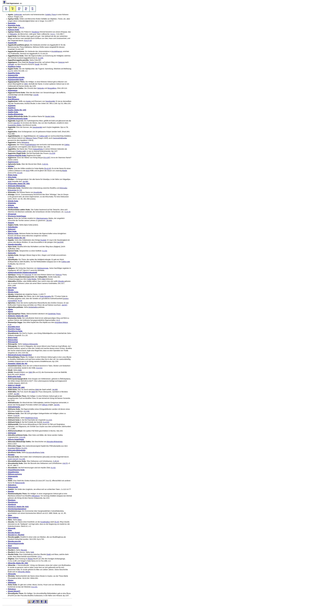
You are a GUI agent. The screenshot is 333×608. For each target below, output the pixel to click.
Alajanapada (13, 476)
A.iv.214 (39, 368)
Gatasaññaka (38, 149)
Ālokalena (12, 589)
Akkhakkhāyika (14, 407)
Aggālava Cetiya (14, 66)
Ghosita (61, 281)
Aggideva (11, 108)
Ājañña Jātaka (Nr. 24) (16, 238)
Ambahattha (33, 307)
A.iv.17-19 (28, 40)
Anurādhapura (56, 51)
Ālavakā (24, 550)
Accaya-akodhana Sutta (35, 452)
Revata (31, 62)
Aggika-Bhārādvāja (15, 114)
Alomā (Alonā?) (14, 591)
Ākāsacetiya (13, 340)
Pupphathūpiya (30, 145)
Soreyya (61, 62)
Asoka (28, 101)
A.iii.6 (10, 459)
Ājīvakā (11, 290)
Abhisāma (25, 142)
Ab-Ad (6, 8)
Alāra (10, 515)
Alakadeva (12, 485)
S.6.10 (19, 173)
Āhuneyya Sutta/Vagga (17, 216)
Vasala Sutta (49, 116)
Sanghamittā (50, 101)
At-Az (32, 8)
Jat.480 (25, 181)
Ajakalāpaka (13, 227)
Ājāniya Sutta (13, 233)
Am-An (19, 8)
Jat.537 (64, 305)
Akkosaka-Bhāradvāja (16, 450)
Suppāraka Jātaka (15, 125)
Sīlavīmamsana (42, 218)
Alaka (10, 478)
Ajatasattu (12, 253)
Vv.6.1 (52, 34)
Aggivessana (13, 162)
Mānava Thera (31, 138)
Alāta (10, 530)
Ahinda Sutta (13, 201)
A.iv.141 (34, 587)
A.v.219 (52, 153)
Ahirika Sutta (13, 207)
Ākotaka (11, 455)
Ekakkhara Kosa (31, 418)
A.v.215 (49, 420)
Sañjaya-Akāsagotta (30, 344)
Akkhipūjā (12, 433)
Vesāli (37, 64)
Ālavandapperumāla (16, 543)
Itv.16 (20, 301)
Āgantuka (12, 23)
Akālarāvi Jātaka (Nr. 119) (18, 316)
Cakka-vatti (43, 136)
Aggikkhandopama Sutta (18, 118)
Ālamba (11, 491)
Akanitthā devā (14, 327)
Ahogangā (12, 214)
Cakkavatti (18, 14)
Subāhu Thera (50, 14)
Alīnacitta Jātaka (24, 572)
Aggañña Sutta (14, 73)
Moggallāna (52, 88)
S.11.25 (22, 437)
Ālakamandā (20, 483)
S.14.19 (67, 212)
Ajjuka (10, 309)
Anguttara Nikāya (61, 322)
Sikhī (26, 84)
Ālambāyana (13, 502)
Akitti (9, 181)
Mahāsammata (42, 268)
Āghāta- (11, 166)
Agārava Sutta (13, 30)
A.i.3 (58, 320)
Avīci (27, 171)
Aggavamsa (12, 90)
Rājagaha (13, 34)
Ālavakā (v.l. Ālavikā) (16, 535)
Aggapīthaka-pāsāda (16, 77)
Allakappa (12, 582)
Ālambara (11, 500)
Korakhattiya (45, 522)
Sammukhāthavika (60, 138)
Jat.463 (16, 123)
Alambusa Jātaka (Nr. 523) (18, 507)
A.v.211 (24, 448)
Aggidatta (12, 106)
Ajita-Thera (12, 288)
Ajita (9, 266)
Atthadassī (36, 496)
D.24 (57, 522)
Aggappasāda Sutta (16, 79)
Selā (32, 552)
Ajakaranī (11, 229)
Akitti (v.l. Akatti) (14, 385)
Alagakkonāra (13, 472)
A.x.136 (22, 459)
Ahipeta (11, 205)
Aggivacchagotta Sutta (17, 155)
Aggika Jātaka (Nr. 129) (17, 110)
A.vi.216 (46, 422)
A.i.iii (9, 324)
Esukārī (43, 240)
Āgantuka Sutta (14, 25)
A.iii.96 (35, 95)
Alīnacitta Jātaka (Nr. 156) (18, 563)
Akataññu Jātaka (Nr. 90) (17, 363)
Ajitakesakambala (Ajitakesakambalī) (22, 272)
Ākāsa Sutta (12, 337)
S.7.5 (19, 190)
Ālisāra (30, 559)
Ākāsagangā (13, 342)
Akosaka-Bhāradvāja (54, 441)
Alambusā (12, 504)
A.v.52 (53, 468)
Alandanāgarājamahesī (17, 509)
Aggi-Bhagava (13, 99)
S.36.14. (21, 27)
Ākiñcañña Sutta (14, 377)
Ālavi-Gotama (13, 548)
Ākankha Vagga (14, 329)
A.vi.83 (40, 58)
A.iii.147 (15, 459)
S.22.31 (45, 164)
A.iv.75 (10, 71)
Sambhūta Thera (54, 314)
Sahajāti (11, 64)
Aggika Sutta (13, 112)
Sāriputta (40, 88)
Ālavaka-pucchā (14, 541)
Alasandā (11, 528)
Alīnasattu (12, 574)
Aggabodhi (12, 43)
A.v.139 (26, 411)
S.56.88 (11, 257)
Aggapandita (13, 75)
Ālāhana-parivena (15, 474)
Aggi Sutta (12, 97)
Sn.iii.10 (47, 168)
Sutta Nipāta (31, 279)
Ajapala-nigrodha (15, 244)
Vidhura (45, 405)
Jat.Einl (22, 374)
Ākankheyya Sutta (15, 331)
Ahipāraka (12, 203)
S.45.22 (56, 461)
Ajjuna (10, 311)
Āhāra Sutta (12, 175)
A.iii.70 (65, 463)
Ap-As (26, 8)
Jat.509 (60, 242)
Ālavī (10, 546)
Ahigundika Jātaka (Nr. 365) (19, 184)
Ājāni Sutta (12, 231)
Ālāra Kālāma (13, 517)
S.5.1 (40, 556)
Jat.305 (49, 220)
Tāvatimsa (35, 32)
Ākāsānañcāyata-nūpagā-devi (20, 355)
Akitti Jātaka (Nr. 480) (16, 387)
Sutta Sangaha (45, 296)
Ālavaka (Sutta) (14, 533)
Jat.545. (57, 405)
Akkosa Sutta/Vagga (16, 439)
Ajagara (11, 223)
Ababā (64, 171)
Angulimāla (38, 192)
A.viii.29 (16, 416)
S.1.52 (44, 251)
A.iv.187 (47, 157)
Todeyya (58, 275)
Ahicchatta (12, 177)
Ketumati (28, 275)
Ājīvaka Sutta (13, 292)
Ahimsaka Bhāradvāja (16, 186)
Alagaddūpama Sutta (16, 470)
